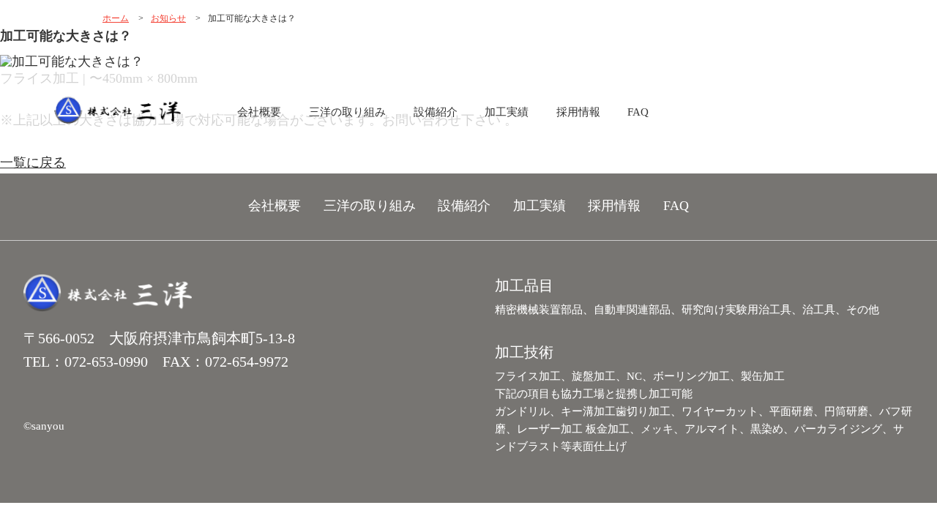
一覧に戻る (33, 162)
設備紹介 (436, 112)
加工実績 (507, 112)
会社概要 (259, 112)
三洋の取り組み (347, 112)
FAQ (638, 112)
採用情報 (578, 112)
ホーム (115, 18)
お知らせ (168, 18)
